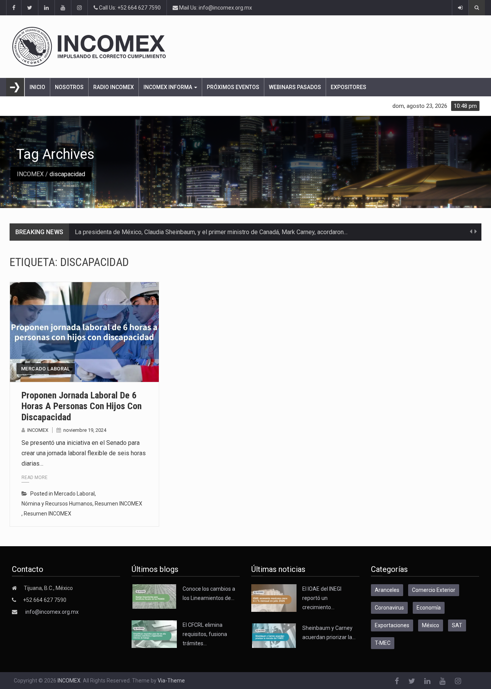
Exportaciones (392, 625)
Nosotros (69, 87)
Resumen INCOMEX (118, 504)
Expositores (348, 87)
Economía (429, 608)
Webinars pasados (295, 87)
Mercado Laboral (45, 369)
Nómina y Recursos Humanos (56, 504)
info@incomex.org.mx (52, 612)
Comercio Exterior (433, 590)
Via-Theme (171, 680)
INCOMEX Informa (168, 87)
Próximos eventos (233, 87)
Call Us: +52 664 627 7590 (129, 8)
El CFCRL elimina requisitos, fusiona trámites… (205, 634)
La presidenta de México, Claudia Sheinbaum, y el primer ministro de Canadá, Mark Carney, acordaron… (211, 232)
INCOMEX (30, 174)
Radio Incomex (113, 87)
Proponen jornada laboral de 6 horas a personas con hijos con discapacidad (81, 406)
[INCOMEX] (240, 46)
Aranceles (387, 590)
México (430, 625)
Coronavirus (389, 608)
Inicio (37, 87)
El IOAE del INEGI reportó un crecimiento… (321, 598)
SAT (457, 625)
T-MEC (382, 643)
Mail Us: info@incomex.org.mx (215, 8)
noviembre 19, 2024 (84, 430)
